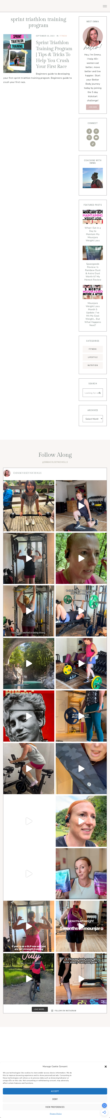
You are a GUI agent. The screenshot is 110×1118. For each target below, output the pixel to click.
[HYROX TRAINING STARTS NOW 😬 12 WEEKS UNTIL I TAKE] (81, 821)
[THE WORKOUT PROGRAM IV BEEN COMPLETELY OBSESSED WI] (28, 821)
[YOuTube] (96, 137)
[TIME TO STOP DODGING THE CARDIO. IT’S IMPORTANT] (28, 768)
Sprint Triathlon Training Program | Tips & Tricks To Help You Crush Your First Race (54, 54)
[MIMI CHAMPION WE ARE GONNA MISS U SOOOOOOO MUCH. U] (28, 505)
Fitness (63, 36)
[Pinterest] (96, 131)
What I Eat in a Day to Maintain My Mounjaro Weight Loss (93, 234)
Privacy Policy (56, 1114)
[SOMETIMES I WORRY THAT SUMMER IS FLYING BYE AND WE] (28, 663)
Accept (55, 1091)
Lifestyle (93, 357)
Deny (55, 1099)
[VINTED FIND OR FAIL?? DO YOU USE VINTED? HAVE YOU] (81, 768)
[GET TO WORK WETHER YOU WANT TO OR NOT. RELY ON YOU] (28, 558)
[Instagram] (89, 137)
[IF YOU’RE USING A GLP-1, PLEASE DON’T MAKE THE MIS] (28, 926)
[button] (105, 1066)
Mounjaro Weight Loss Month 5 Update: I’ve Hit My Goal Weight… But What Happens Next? (93, 314)
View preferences (55, 1107)
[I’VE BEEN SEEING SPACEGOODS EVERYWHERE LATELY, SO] (28, 873)
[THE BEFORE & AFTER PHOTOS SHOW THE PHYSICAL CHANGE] (81, 716)
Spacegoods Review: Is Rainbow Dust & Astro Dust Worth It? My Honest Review (92, 271)
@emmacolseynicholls (55, 462)
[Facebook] (89, 131)
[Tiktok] (93, 143)
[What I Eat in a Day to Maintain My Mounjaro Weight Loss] (93, 217)
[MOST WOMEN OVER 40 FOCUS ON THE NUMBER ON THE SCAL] (81, 978)
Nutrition (93, 365)
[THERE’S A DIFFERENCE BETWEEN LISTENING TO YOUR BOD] (81, 505)
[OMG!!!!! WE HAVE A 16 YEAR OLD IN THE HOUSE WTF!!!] (28, 716)
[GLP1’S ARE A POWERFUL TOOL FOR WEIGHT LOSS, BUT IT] (81, 558)
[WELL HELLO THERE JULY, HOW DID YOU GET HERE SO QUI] (28, 978)
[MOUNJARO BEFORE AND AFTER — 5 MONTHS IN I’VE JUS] (81, 926)
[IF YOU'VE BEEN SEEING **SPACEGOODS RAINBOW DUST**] (81, 873)
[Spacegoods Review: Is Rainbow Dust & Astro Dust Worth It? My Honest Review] (93, 253)
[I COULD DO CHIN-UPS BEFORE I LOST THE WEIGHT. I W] (28, 610)
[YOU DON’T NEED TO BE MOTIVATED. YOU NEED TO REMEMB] (81, 610)
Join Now (93, 107)
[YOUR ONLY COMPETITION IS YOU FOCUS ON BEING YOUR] (81, 663)
